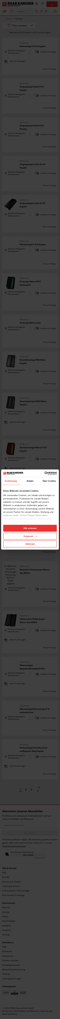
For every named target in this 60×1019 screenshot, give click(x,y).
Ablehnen (30, 544)
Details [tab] (30, 481)
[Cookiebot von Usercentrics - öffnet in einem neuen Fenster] (44, 473)
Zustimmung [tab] (11, 481)
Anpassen (28, 536)
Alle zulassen (30, 528)
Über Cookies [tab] (49, 481)
